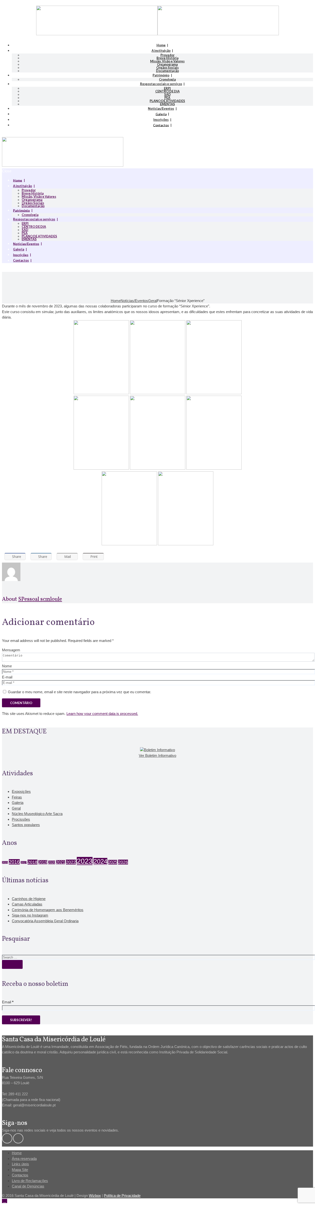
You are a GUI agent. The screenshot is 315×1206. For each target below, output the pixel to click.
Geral (152, 301)
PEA (167, 98)
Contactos (161, 125)
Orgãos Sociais (167, 68)
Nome (7, 666)
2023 (85, 861)
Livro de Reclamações (30, 1181)
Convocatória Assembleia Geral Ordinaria (45, 921)
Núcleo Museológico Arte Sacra (37, 814)
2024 (100, 861)
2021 (60, 862)
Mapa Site (20, 1170)
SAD (167, 94)
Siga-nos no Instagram (30, 915)
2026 (123, 862)
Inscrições (161, 120)
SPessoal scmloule (40, 599)
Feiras (17, 797)
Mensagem (11, 650)
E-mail (7, 677)
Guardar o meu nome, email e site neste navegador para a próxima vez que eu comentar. (79, 692)
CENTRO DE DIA (167, 91)
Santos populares (26, 825)
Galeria (161, 114)
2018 (32, 862)
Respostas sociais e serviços (161, 84)
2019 (42, 862)
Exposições (21, 791)
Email (8, 1002)
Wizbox (95, 1195)
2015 (5, 862)
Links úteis (20, 1164)
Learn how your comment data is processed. (102, 713)
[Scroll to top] (4, 1201)
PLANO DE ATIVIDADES (167, 101)
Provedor (167, 55)
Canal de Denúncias (28, 1186)
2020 (51, 862)
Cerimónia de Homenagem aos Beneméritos (47, 910)
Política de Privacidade (122, 1195)
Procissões (21, 819)
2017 (24, 862)
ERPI (167, 88)
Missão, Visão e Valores (167, 61)
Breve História (167, 58)
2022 (71, 862)
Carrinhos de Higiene (29, 899)
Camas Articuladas (27, 904)
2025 (112, 862)
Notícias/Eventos (161, 108)
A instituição (161, 51)
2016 (14, 862)
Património (161, 75)
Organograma (167, 64)
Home (161, 45)
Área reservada (24, 1158)
